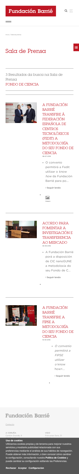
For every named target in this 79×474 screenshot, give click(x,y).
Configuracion (36, 468)
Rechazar (11, 468)
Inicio (7, 35)
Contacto (10, 424)
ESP (71, 10)
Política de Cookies (55, 457)
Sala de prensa (16, 35)
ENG (71, 12)
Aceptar (22, 468)
